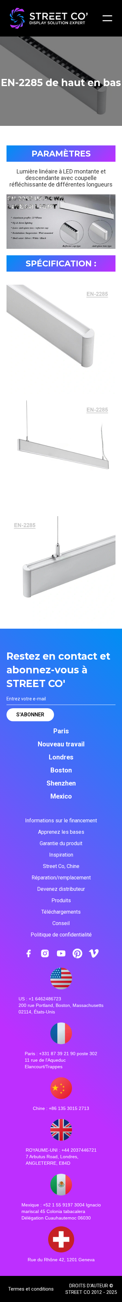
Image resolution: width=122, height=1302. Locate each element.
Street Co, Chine (61, 866)
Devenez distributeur (61, 889)
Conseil (61, 923)
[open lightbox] (61, 339)
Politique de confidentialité (61, 935)
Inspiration (61, 855)
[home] (56, 18)
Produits (61, 900)
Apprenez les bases (61, 832)
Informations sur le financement (61, 820)
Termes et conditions (31, 1289)
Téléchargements (61, 912)
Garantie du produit (61, 843)
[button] (107, 18)
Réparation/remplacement (61, 878)
